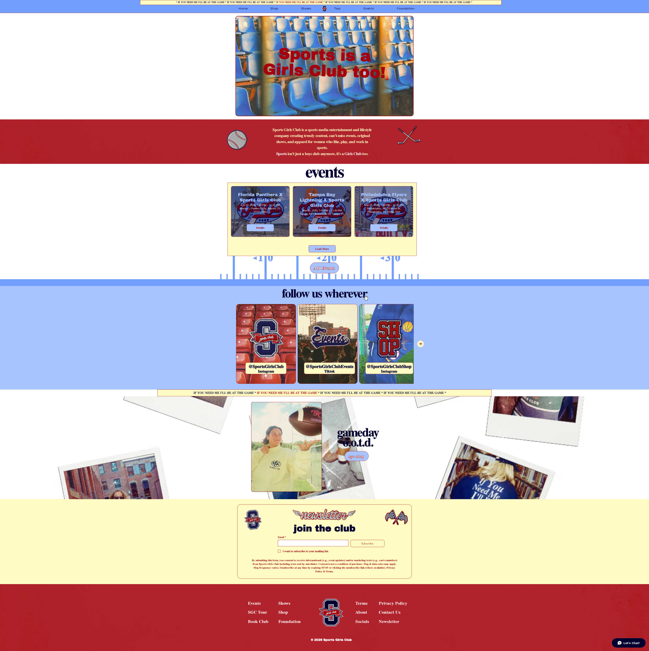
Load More (322, 249)
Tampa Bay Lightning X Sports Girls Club (322, 199)
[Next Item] (420, 344)
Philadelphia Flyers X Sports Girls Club (384, 197)
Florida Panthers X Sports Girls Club (260, 197)
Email (282, 537)
